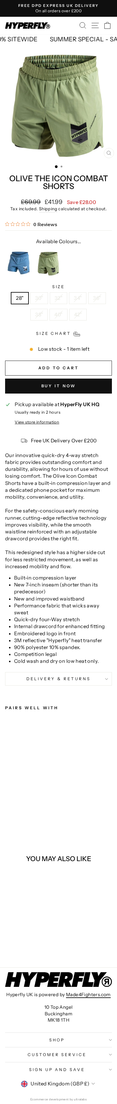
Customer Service (57, 1054)
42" (78, 314)
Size (58, 286)
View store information (37, 422)
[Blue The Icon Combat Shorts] (18, 262)
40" (58, 314)
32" (58, 298)
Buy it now (58, 385)
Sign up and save (57, 1069)
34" (78, 298)
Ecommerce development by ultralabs (58, 1099)
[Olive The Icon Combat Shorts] (48, 262)
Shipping (48, 208)
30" (39, 298)
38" (39, 314)
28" (19, 298)
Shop (57, 1040)
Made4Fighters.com (88, 994)
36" (97, 298)
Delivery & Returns (58, 678)
